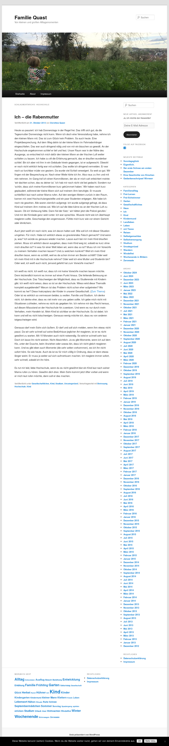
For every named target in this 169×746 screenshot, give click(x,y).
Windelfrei (128, 253)
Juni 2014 (128, 583)
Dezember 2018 (131, 405)
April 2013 (128, 632)
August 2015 (129, 534)
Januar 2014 (129, 600)
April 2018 (128, 422)
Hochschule (20, 386)
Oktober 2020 (130, 335)
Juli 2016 (128, 495)
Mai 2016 (127, 502)
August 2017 (129, 450)
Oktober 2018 (130, 412)
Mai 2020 (127, 352)
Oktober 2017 (130, 443)
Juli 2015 (128, 537)
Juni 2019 (128, 384)
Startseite (20, 93)
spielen (76, 706)
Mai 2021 (127, 314)
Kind (52, 383)
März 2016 (128, 509)
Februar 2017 (130, 471)
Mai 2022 (127, 293)
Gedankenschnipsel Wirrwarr (138, 178)
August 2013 (129, 618)
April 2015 (128, 548)
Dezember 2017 (131, 436)
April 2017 (128, 464)
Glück (18, 692)
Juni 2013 (128, 625)
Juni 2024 (128, 276)
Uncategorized (71, 383)
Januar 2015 (129, 558)
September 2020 (131, 338)
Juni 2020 (128, 349)
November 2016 (131, 481)
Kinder (65, 692)
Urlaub (38, 710)
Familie (30, 685)
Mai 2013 (127, 628)
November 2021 (131, 304)
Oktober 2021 (130, 307)
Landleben (128, 222)
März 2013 (128, 635)
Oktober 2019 (130, 370)
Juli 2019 (128, 380)
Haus (126, 208)
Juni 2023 (128, 283)
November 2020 (131, 331)
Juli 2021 (128, 310)
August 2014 (129, 576)
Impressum (46, 93)
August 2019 (129, 377)
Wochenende (26, 716)
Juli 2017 (128, 454)
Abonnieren (131, 134)
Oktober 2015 (130, 527)
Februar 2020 (130, 363)
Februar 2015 (130, 555)
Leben (126, 225)
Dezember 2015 (131, 520)
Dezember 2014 (131, 562)
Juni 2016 (128, 499)
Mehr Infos (150, 741)
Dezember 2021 (131, 300)
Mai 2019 (127, 387)
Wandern (128, 249)
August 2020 (129, 342)
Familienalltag (130, 190)
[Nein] (165, 741)
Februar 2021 (130, 321)
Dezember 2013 (131, 604)
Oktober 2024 (130, 272)
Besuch (48, 679)
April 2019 (128, 391)
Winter (76, 710)
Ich (125, 211)
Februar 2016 (130, 513)
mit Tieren (128, 228)
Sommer (46, 706)
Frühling (42, 685)
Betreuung (102, 383)
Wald (44, 711)
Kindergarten (22, 697)
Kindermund (129, 218)
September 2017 (131, 447)
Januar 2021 (129, 324)
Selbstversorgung (132, 239)
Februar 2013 (130, 639)
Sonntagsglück (131, 161)
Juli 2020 (128, 345)
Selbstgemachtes (132, 236)
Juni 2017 (128, 457)
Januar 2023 (129, 290)
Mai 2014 (127, 586)
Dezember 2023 (131, 279)
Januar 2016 (129, 516)
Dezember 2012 (131, 646)
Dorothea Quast (57, 122)
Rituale (39, 702)
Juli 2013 (128, 621)
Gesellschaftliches (40, 383)
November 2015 (131, 523)
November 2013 (131, 607)
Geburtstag (65, 685)
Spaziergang (67, 706)
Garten (126, 201)
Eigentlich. (129, 164)
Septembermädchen (27, 706)
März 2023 (128, 286)
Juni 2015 (128, 541)
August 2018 (129, 415)
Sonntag (56, 706)
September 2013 (131, 614)
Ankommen (30, 680)
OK (139, 741)
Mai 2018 (127, 419)
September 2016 (131, 489)
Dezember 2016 (131, 478)
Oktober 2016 (130, 485)
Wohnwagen (44, 717)
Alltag (19, 679)
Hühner (41, 692)
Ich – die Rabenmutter (37, 117)
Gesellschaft (76, 685)
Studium (59, 383)
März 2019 (128, 394)
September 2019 (131, 373)
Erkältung (19, 685)
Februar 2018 (130, 429)
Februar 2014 (130, 597)
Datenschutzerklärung (134, 658)
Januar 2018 (129, 433)
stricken (19, 710)
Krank (69, 697)
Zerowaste (128, 260)
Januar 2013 (129, 642)
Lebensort (21, 702)
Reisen (126, 232)
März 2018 (128, 426)
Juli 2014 (128, 579)
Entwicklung (71, 679)
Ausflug (40, 679)
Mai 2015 (127, 544)
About (32, 93)
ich (47, 692)
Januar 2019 (129, 401)
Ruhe (45, 701)
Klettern (62, 697)
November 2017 (131, 440)
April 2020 (128, 356)
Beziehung (57, 679)
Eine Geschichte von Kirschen (138, 174)
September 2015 (131, 530)
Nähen (31, 701)
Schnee (53, 701)
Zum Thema (97, 291)
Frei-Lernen (129, 194)
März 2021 (128, 318)
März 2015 (128, 551)
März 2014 (128, 593)
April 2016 (128, 506)
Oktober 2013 (130, 611)
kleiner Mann (49, 697)
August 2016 (129, 492)
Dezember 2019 (131, 366)
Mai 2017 (127, 461)
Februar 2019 (130, 398)
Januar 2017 (129, 475)
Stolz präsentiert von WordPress (84, 734)
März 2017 (128, 468)
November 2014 (131, 565)
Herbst (26, 692)
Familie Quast (31, 17)
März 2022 (128, 297)
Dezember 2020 (131, 328)
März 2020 (128, 359)
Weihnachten (53, 710)
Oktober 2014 (130, 569)
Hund (33, 692)
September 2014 (131, 572)
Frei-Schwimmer (131, 197)
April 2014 (128, 590)
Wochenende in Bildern (135, 256)
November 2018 (131, 408)
